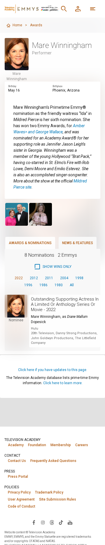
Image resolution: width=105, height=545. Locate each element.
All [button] (72, 285)
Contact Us (17, 461)
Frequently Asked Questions (53, 461)
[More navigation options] (93, 9)
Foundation (37, 445)
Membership (60, 445)
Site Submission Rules (57, 499)
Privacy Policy (19, 492)
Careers (81, 445)
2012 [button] (34, 278)
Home (17, 25)
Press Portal (18, 477)
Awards (36, 25)
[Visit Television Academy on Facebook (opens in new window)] (34, 522)
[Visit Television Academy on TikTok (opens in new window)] (61, 522)
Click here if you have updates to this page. (52, 370)
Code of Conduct (21, 506)
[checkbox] (52, 266)
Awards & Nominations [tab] (30, 243)
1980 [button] (59, 285)
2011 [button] (49, 278)
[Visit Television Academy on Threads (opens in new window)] (52, 522)
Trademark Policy (49, 492)
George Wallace (49, 132)
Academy (16, 445)
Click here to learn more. (63, 383)
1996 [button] (28, 285)
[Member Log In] (78, 9)
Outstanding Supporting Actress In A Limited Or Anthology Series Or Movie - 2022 (65, 304)
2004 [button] (64, 278)
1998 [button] (79, 278)
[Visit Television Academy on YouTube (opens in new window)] (70, 522)
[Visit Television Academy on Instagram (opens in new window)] (43, 522)
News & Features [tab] (77, 243)
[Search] (64, 9)
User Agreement (21, 499)
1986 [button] (43, 285)
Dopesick (38, 322)
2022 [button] (19, 278)
